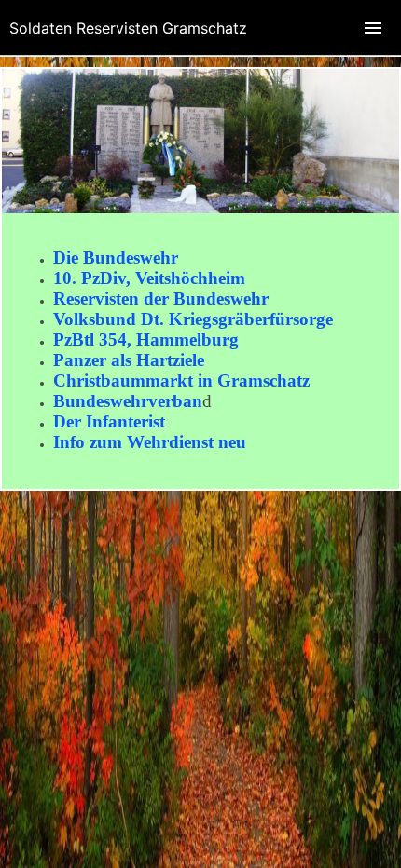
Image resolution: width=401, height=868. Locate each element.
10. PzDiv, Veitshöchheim (149, 278)
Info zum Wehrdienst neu (149, 442)
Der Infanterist (109, 421)
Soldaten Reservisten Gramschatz (128, 28)
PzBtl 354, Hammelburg (146, 339)
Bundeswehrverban (127, 401)
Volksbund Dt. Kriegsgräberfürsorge (193, 319)
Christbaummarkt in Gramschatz (181, 380)
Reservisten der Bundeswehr (161, 298)
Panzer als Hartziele (128, 360)
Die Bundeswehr (115, 257)
